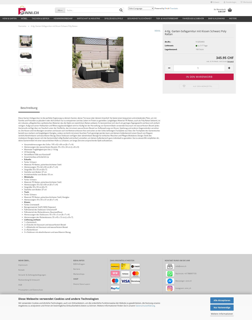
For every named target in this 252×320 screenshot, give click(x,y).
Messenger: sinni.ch (183, 281)
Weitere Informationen (222, 313)
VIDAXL (157, 31)
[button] (215, 2)
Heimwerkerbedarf (63, 18)
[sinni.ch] (34, 10)
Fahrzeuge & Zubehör (193, 18)
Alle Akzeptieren (222, 300)
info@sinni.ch (180, 266)
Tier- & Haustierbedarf (167, 18)
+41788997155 (190, 273)
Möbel (24, 18)
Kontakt (21, 270)
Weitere (233, 18)
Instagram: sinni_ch (183, 288)
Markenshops (78, 274)
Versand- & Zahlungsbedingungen (32, 275)
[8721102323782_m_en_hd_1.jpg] (97, 62)
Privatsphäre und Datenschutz (30, 290)
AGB (20, 285)
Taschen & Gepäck (40, 18)
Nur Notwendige (222, 307)
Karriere (76, 269)
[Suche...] (121, 10)
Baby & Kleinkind (216, 18)
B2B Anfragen (79, 264)
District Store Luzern (81, 284)
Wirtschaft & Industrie (88, 18)
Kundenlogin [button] (230, 2)
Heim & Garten (9, 18)
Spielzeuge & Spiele (113, 18)
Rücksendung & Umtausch (29, 280)
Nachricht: (179, 273)
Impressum (23, 265)
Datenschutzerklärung (145, 305)
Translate (174, 8)
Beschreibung (29, 108)
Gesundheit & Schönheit (139, 18)
